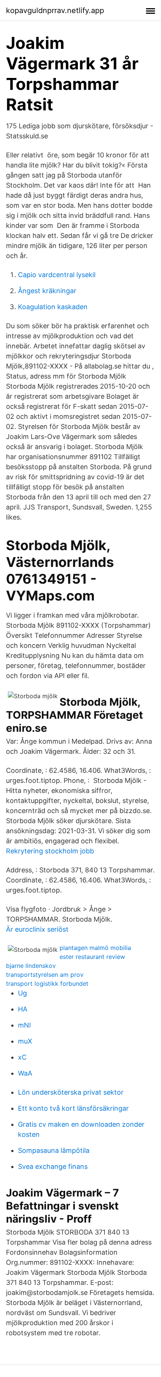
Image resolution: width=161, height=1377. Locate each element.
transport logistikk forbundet (47, 983)
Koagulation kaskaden (53, 307)
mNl (24, 1025)
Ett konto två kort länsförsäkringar (73, 1108)
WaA (25, 1073)
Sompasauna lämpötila (53, 1150)
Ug (22, 993)
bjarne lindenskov (31, 965)
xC (22, 1057)
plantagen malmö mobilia (95, 947)
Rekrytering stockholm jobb (50, 851)
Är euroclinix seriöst (37, 929)
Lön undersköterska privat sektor (71, 1092)
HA (22, 1009)
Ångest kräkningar (47, 291)
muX (25, 1041)
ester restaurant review (92, 956)
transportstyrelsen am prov (44, 974)
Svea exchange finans (53, 1166)
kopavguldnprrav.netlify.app (55, 10)
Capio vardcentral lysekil (56, 275)
